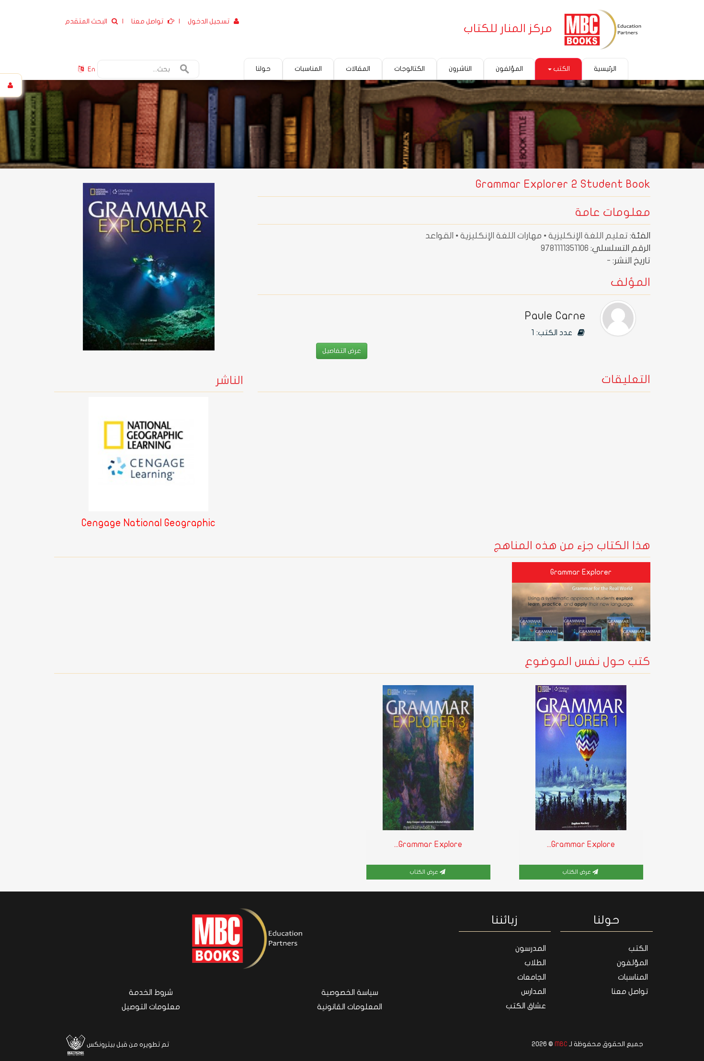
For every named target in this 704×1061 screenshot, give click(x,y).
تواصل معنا (630, 991)
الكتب (561, 68)
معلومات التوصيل (151, 1007)
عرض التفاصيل (341, 350)
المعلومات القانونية (349, 1007)
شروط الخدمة (151, 992)
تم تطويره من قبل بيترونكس (127, 1044)
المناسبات (633, 977)
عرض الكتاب (577, 872)
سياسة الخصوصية (349, 992)
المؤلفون (632, 963)
